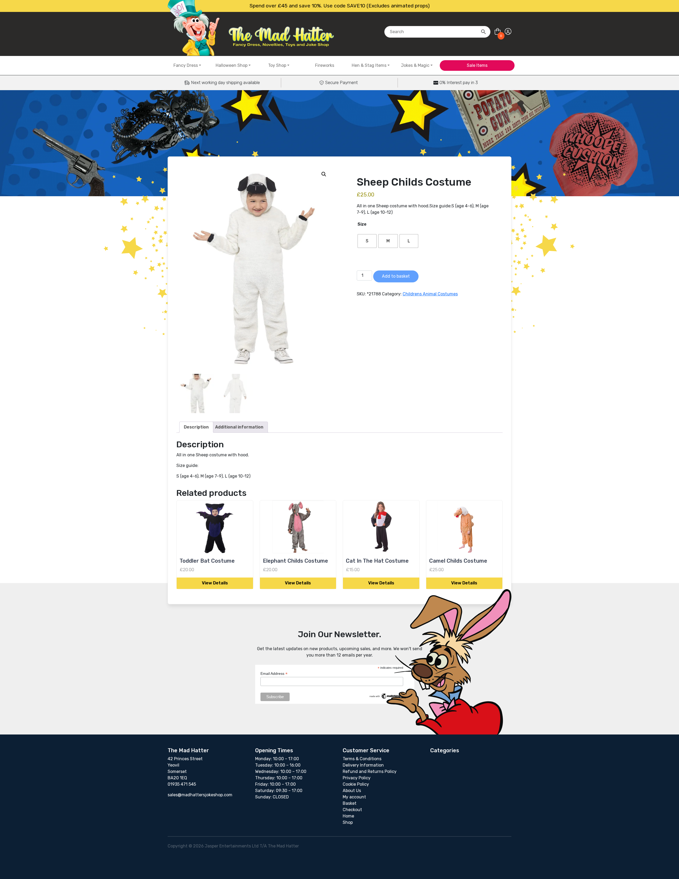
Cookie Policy (356, 784)
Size (362, 224)
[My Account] (508, 32)
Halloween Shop (231, 65)
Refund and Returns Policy (370, 771)
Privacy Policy (357, 777)
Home (348, 816)
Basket (349, 803)
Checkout (352, 809)
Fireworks (324, 65)
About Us (352, 790)
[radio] (367, 241)
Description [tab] (196, 427)
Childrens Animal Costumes (430, 293)
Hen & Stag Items (369, 65)
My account (354, 796)
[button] (324, 174)
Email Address (274, 673)
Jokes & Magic (415, 65)
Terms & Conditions (362, 758)
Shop (348, 822)
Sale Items (477, 65)
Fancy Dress (185, 65)
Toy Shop (277, 65)
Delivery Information (363, 765)
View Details (215, 582)
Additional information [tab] (239, 427)
